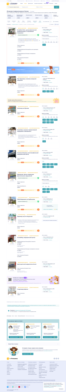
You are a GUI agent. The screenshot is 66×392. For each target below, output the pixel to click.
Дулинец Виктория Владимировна (51, 327)
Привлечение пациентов (32, 364)
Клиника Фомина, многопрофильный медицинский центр (27, 153)
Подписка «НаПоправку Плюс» (43, 373)
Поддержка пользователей (22, 369)
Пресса (8, 371)
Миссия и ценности (10, 368)
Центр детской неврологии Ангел (26, 264)
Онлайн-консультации (38, 3)
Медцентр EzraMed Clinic (14, 333)
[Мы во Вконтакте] (56, 358)
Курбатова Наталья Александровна (16, 327)
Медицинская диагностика (54, 365)
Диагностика (30, 3)
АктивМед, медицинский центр (26, 237)
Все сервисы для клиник (32, 368)
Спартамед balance (22, 289)
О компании (9, 364)
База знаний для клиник (32, 374)
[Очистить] (20, 7)
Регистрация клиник (31, 365)
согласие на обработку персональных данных (52, 385)
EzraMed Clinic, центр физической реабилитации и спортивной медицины (26, 31)
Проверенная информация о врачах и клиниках (22, 365)
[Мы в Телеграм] (54, 358)
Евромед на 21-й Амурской (24, 216)
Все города (51, 371)
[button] (14, 7)
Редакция (8, 372)
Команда (40, 365)
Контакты (8, 374)
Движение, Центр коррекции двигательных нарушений (25, 175)
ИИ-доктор (46, 3)
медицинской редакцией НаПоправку (23, 310)
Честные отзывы (20, 366)
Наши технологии (42, 369)
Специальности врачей (53, 364)
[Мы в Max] (58, 358)
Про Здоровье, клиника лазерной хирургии (26, 79)
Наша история (9, 365)
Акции (56, 3)
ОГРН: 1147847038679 (10, 390)
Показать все (19, 60)
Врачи (21, 3)
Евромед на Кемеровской (48, 333)
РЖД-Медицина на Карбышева (26, 199)
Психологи (51, 3)
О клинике (40, 364)
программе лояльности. (48, 350)
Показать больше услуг (55, 16)
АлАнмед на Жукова (23, 108)
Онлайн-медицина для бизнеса (43, 375)
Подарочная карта (42, 377)
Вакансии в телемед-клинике (42, 367)
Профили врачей (52, 368)
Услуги (25, 3)
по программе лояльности (31, 101)
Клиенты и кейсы (31, 371)
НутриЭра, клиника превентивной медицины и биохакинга (27, 130)
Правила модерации (31, 372)
